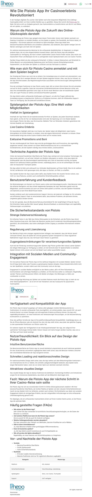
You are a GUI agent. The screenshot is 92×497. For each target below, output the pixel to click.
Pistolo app (73, 22)
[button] (65, 4)
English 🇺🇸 (88, 4)
